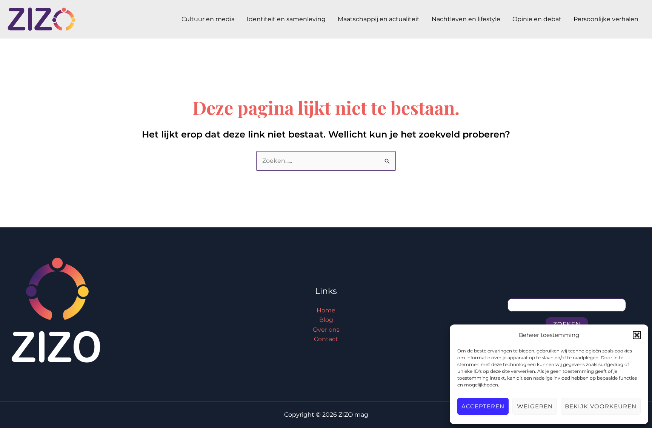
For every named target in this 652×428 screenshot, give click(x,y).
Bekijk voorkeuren (601, 406)
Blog (326, 319)
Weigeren (535, 406)
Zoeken (566, 324)
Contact (326, 339)
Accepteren (482, 406)
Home (326, 310)
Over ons (326, 329)
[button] (637, 335)
